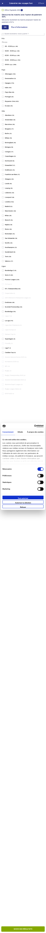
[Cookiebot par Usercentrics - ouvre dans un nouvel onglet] (34, 426)
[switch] (40, 475)
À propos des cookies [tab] (35, 432)
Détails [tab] (20, 432)
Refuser (23, 507)
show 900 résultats (23, 929)
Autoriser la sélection (23, 503)
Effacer (41, 3)
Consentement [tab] (7, 432)
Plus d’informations (19, 27)
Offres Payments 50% (12, 10)
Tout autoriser (23, 498)
